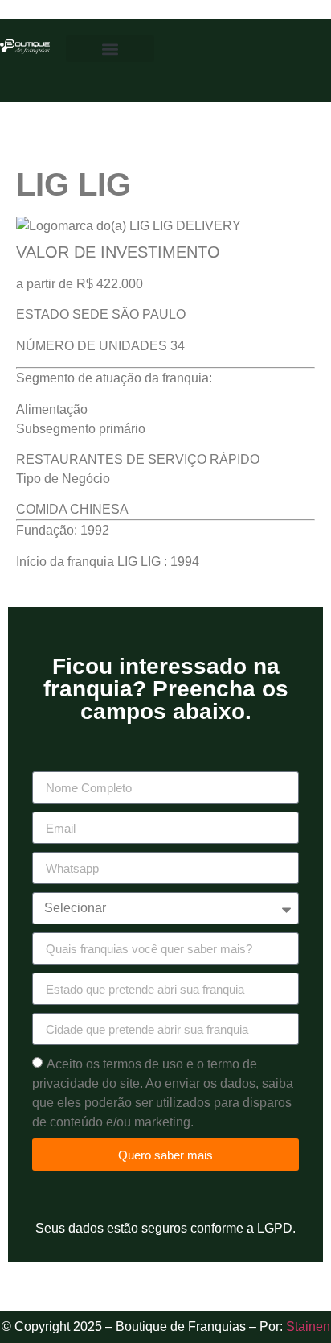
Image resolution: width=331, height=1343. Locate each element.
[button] (110, 48)
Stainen (308, 1326)
